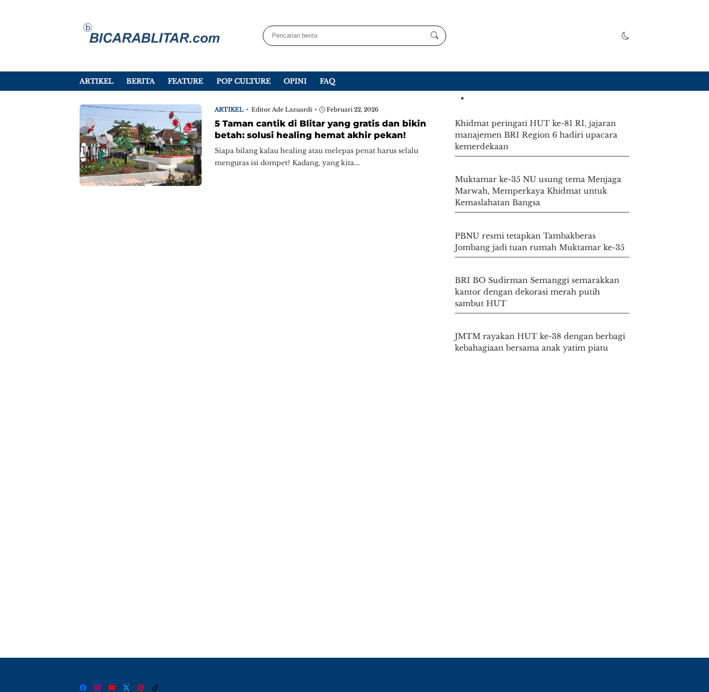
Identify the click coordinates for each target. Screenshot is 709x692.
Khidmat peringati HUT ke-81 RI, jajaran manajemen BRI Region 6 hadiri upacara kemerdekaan (536, 134)
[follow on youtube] (112, 687)
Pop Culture (244, 81)
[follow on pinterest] (140, 687)
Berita (140, 81)
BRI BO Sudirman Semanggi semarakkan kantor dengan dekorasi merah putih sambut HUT (537, 291)
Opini (295, 81)
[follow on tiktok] (155, 687)
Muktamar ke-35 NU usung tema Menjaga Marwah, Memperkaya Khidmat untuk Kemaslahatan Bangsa (538, 190)
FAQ (327, 81)
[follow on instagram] (97, 687)
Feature (185, 81)
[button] (625, 36)
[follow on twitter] (126, 687)
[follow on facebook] (83, 687)
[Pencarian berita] (434, 36)
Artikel (96, 81)
